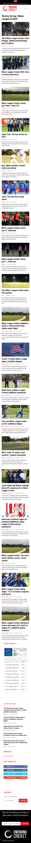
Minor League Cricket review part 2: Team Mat (14, 229)
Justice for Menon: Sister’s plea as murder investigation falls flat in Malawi (14, 719)
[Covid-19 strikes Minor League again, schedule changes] (15, 350)
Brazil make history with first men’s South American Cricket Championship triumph (15, 742)
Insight (3, 108)
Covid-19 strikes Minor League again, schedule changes (14, 360)
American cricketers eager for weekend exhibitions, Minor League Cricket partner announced (14, 523)
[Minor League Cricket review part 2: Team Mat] (15, 219)
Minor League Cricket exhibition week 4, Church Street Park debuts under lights (15, 326)
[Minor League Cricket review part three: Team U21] (15, 94)
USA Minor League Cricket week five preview (15, 291)
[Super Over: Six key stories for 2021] (15, 125)
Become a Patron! (9, 756)
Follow (24, 770)
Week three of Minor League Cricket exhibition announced (14, 391)
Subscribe (23, 777)
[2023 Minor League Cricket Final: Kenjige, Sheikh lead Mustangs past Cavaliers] (15, 29)
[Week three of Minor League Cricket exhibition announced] (15, 381)
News (3, 45)
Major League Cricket (7, 331)
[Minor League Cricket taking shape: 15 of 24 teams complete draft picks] (15, 580)
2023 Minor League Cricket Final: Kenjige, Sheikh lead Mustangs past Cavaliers (15, 41)
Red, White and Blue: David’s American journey (13, 166)
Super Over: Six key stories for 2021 (14, 135)
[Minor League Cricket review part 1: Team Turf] (15, 250)
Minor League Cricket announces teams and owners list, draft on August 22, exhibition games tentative (15, 627)
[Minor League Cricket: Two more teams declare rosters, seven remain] (15, 546)
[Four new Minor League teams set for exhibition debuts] (15, 412)
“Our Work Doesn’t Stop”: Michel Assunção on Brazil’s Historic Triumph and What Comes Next (15, 710)
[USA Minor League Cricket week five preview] (15, 281)
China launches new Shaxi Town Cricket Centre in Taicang (13, 727)
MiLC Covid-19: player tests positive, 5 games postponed (14, 453)
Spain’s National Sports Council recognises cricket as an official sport (15, 734)
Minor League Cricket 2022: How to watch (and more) (15, 73)
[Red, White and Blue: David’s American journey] (15, 156)
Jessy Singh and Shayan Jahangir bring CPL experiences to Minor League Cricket (15, 488)
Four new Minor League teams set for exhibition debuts (14, 422)
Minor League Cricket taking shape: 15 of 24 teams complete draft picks (15, 591)
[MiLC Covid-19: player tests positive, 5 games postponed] (15, 443)
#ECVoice (6, 714)
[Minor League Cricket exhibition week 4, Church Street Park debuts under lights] (15, 314)
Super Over (4, 139)
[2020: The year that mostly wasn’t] (15, 187)
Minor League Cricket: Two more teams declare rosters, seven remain (15, 558)
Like (25, 766)
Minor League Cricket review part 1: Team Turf (14, 260)
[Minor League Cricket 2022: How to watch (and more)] (15, 63)
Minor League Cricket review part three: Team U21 (14, 104)
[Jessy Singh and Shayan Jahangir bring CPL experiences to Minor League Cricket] (15, 476)
